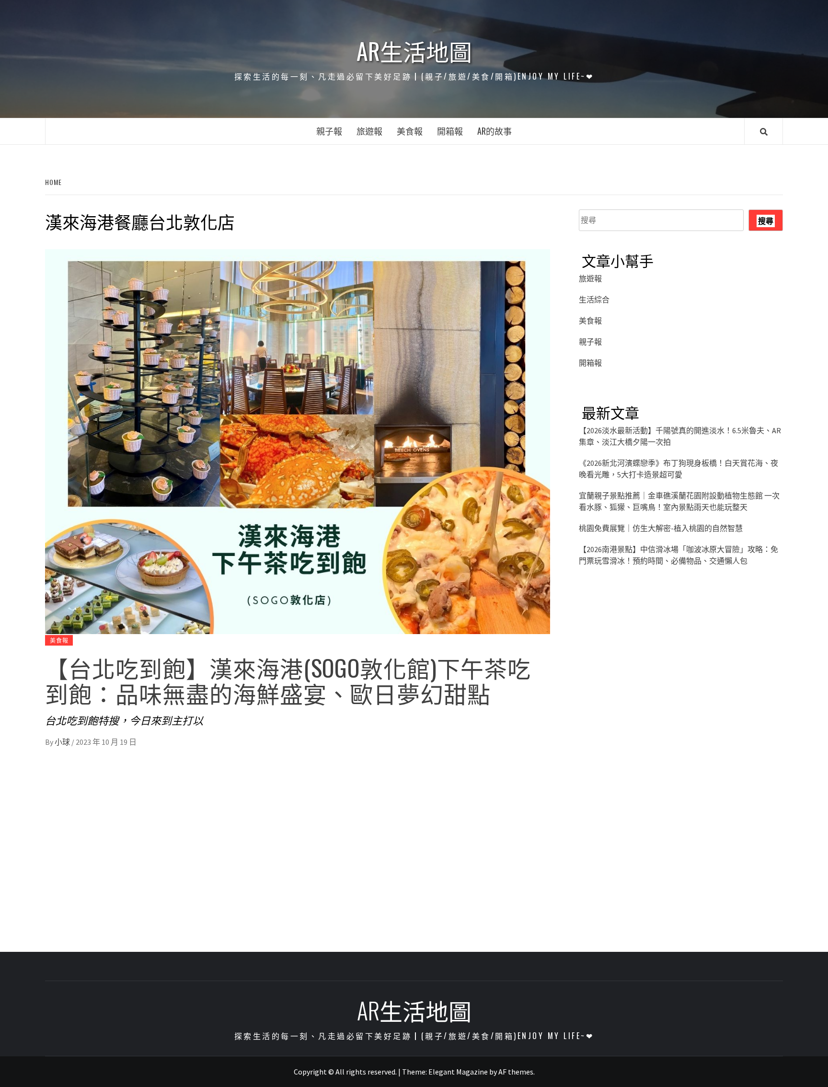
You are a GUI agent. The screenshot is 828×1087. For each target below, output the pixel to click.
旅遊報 (369, 131)
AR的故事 (494, 131)
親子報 (329, 131)
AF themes (515, 1071)
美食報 (410, 131)
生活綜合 (594, 299)
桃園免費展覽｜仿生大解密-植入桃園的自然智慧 (661, 528)
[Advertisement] (681, 673)
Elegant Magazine (458, 1071)
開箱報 (450, 131)
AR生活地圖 (414, 51)
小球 (63, 742)
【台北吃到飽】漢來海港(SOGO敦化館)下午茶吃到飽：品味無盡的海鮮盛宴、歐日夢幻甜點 (288, 680)
